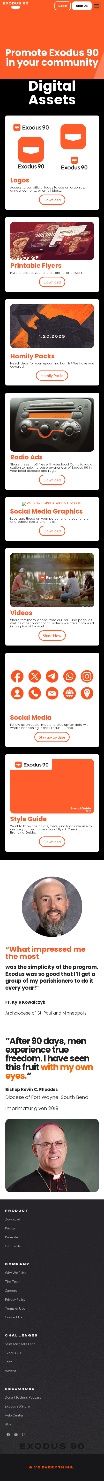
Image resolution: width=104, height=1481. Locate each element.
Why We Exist (15, 1272)
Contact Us (13, 1317)
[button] (97, 6)
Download (52, 199)
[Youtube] (16, 1434)
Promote (11, 1237)
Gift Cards (13, 1246)
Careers (11, 1290)
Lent (8, 1362)
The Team (12, 1281)
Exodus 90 (13, 1353)
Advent (10, 1371)
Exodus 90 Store (17, 1406)
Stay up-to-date (52, 737)
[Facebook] (8, 1434)
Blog (8, 1424)
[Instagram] (23, 1434)
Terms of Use (15, 1308)
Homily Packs (52, 375)
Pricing (10, 1228)
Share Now (52, 635)
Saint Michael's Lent (20, 1344)
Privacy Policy (15, 1299)
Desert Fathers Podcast (23, 1397)
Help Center (14, 1415)
